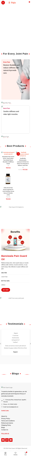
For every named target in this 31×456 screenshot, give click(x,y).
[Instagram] (7, 440)
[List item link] (15, 404)
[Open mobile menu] (3, 2)
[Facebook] (3, 440)
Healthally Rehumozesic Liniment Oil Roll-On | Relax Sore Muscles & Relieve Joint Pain (23, 162)
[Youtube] (10, 440)
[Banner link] (15, 79)
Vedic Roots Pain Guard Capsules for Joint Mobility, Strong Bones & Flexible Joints (8, 191)
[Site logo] (15, 2)
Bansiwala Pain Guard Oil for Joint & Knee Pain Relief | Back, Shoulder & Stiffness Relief (8, 160)
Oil (8, 165)
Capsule (8, 196)
